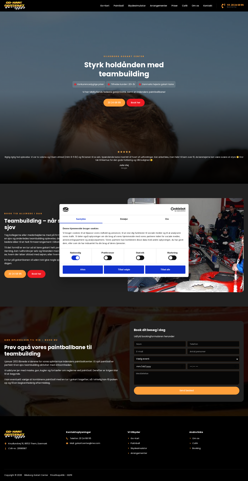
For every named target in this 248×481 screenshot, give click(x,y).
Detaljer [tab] (124, 219)
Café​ (184, 5)
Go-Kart (104, 5)
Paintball (119, 5)
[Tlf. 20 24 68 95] (223, 5)
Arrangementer (158, 5)
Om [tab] (167, 219)
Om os (195, 5)
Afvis (82, 269)
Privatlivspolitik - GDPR (61, 475)
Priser (175, 5)
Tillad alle (165, 269)
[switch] (108, 257)
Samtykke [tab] (81, 219)
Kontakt (207, 5)
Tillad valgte (124, 269)
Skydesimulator (137, 5)
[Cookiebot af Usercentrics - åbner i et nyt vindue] (172, 209)
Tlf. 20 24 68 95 (235, 4)
